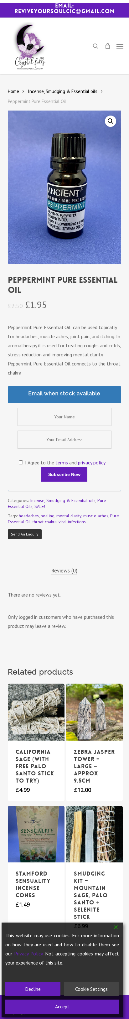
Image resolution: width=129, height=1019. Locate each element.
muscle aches (95, 516)
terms (61, 462)
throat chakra (45, 522)
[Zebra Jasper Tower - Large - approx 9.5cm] (94, 712)
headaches (29, 516)
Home (13, 91)
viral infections (72, 522)
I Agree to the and (65, 462)
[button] (119, 46)
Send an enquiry (25, 534)
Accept (62, 1006)
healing (47, 516)
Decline (33, 989)
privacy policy (92, 462)
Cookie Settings (91, 989)
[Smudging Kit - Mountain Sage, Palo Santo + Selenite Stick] (94, 834)
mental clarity (68, 516)
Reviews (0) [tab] (64, 570)
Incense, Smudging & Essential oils (62, 91)
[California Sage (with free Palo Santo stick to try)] (36, 712)
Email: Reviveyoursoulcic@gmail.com (64, 8)
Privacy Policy (28, 953)
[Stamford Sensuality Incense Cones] (36, 834)
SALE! (39, 506)
